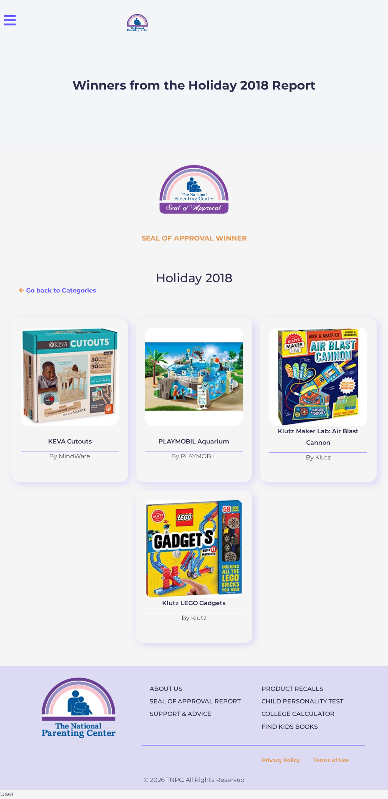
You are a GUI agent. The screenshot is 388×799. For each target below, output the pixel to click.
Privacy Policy (281, 760)
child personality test (302, 701)
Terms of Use (331, 760)
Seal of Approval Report (195, 701)
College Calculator (298, 713)
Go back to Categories (60, 290)
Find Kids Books (289, 726)
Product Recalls (292, 688)
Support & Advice (180, 713)
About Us (166, 688)
